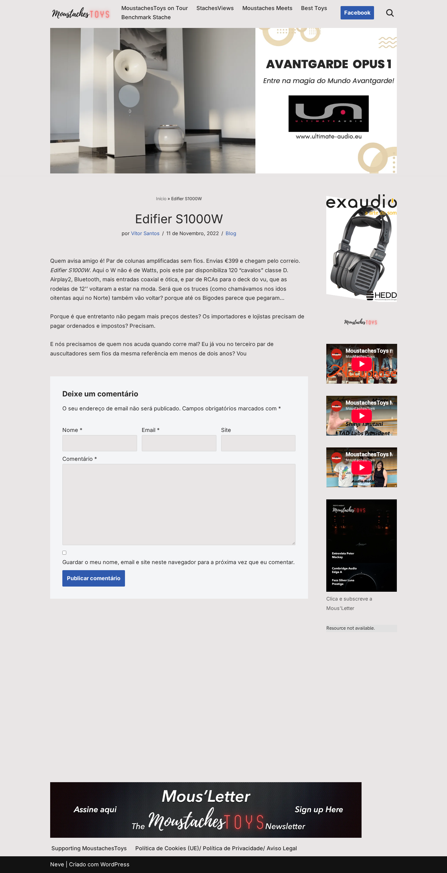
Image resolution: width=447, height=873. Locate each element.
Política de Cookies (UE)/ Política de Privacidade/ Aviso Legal (216, 848)
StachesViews (215, 8)
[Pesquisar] (390, 13)
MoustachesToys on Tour (154, 8)
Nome (72, 430)
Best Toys (314, 8)
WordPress (115, 864)
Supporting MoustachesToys (89, 848)
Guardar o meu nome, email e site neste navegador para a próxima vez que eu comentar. (178, 562)
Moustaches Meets (267, 8)
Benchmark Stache (146, 17)
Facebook (357, 12)
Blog (231, 233)
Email (151, 430)
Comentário (79, 459)
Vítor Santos (145, 233)
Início (161, 198)
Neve (57, 864)
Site (226, 430)
